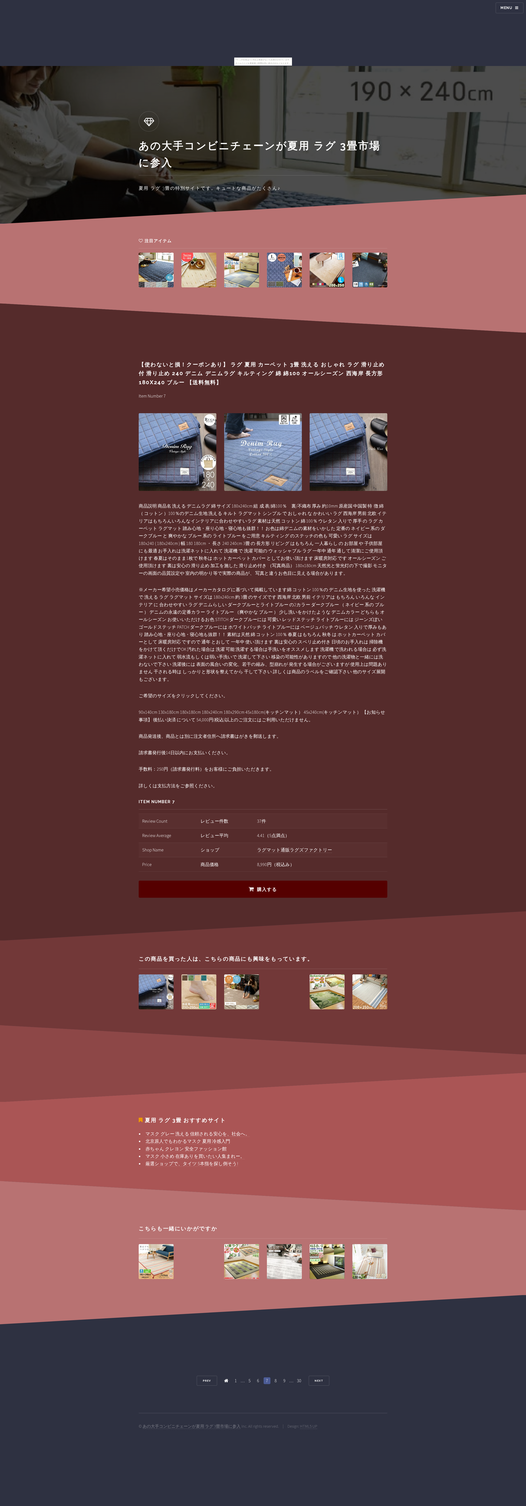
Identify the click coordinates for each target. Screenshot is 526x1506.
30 (299, 1380)
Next (319, 1380)
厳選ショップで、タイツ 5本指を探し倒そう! (191, 1163)
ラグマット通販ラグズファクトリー (294, 850)
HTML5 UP (308, 1426)
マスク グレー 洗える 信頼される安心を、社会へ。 (197, 1134)
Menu (506, 8)
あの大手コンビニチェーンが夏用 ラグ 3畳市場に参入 (192, 1426)
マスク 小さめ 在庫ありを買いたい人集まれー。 (195, 1156)
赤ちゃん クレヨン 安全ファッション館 (186, 1149)
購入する (267, 889)
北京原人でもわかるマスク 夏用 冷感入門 (187, 1141)
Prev (207, 1380)
